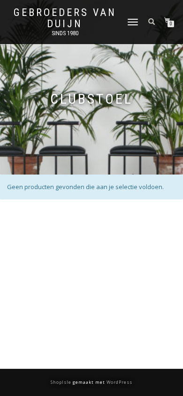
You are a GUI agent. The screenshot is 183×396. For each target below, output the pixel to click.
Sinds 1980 (65, 33)
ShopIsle (62, 382)
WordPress (118, 382)
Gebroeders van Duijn (65, 18)
